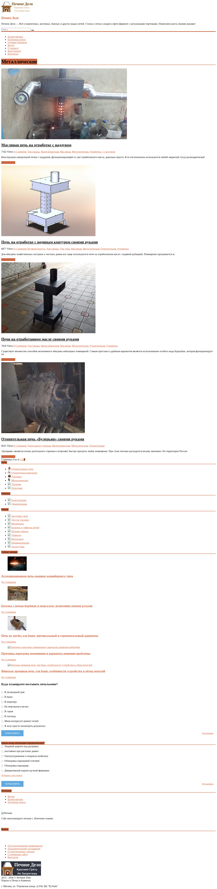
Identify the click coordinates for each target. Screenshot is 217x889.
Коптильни (17, 539)
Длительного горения (39, 445)
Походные (17, 488)
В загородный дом (14, 692)
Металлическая (80, 151)
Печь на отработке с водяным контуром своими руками (49, 242)
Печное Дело (10, 17)
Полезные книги (17, 39)
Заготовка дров (19, 516)
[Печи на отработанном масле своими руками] (48, 332)
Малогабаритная (50, 151)
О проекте (13, 48)
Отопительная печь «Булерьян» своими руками (42, 439)
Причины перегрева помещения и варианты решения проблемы (45, 653)
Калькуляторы (15, 36)
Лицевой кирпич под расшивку (21, 746)
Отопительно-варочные (24, 472)
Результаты (208, 733)
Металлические (19, 480)
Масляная (65, 151)
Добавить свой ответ (11, 775)
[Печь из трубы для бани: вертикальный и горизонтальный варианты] (17, 629)
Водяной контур (36, 248)
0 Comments (20, 151)
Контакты (13, 54)
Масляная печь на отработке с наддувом (36, 145)
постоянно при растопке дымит (21, 751)
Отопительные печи (22, 469)
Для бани (16, 476)
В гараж (8, 711)
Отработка (95, 151)
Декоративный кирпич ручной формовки (26, 770)
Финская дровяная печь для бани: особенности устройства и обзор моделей (53, 671)
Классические (19, 500)
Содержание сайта (18, 854)
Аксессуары (17, 546)
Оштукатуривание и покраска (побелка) (26, 756)
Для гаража (33, 151)
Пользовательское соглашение (24, 848)
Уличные (16, 484)
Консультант (14, 51)
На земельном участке (16, 706)
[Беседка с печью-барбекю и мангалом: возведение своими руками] (18, 599)
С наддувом (108, 151)
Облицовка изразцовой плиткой (21, 760)
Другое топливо (20, 520)
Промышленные (20, 542)
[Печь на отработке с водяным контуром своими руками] (48, 235)
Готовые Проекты (17, 42)
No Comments (8, 582)
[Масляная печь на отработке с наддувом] (64, 138)
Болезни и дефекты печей (25, 527)
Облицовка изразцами (16, 765)
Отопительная (108, 248)
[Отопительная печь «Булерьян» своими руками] (43, 432)
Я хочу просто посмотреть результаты (24, 726)
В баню (8, 697)
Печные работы (19, 531)
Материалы (17, 523)
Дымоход (16, 535)
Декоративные (19, 504)
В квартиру (10, 701)
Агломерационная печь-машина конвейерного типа (37, 576)
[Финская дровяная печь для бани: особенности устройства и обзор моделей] (50, 665)
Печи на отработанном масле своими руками (40, 339)
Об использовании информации (25, 845)
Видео (11, 45)
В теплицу (10, 716)
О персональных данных (21, 851)
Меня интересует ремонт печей (21, 721)
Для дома (65, 248)
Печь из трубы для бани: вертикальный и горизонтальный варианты (49, 635)
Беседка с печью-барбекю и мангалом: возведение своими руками (46, 606)
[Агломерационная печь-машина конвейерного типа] (17, 570)
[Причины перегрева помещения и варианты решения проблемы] (44, 647)
